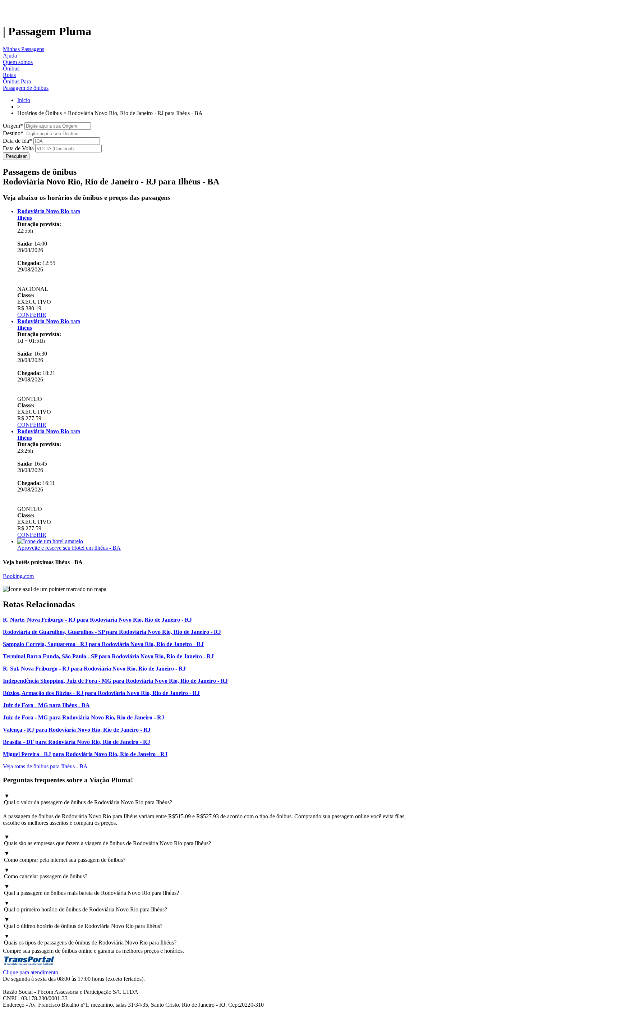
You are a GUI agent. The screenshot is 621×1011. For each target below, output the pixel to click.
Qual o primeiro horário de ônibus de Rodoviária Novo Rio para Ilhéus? (85, 906)
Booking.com (18, 576)
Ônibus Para (17, 81)
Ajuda (10, 55)
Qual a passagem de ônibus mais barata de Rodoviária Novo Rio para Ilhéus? (91, 889)
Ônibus (11, 68)
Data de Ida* (17, 141)
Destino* (13, 133)
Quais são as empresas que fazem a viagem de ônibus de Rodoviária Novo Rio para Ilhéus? (107, 840)
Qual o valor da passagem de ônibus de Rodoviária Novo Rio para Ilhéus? (88, 799)
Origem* (13, 126)
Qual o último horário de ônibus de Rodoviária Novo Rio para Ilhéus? (83, 922)
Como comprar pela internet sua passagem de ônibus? (64, 856)
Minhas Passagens (23, 49)
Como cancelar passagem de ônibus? (45, 873)
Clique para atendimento (30, 972)
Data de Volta (18, 148)
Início (23, 100)
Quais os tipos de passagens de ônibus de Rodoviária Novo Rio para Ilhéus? (90, 939)
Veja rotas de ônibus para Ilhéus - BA (45, 766)
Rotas (9, 75)
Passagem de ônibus (26, 88)
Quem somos (18, 62)
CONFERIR (31, 315)
